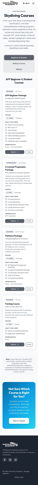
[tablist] (19, 63)
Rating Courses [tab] (19, 63)
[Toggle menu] (33, 3)
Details (29, 152)
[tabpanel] (19, 213)
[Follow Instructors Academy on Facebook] (5, 460)
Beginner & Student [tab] (19, 58)
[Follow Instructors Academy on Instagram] (10, 460)
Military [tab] (19, 69)
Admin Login (19, 477)
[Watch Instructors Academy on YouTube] (16, 460)
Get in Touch (19, 421)
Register (13, 152)
